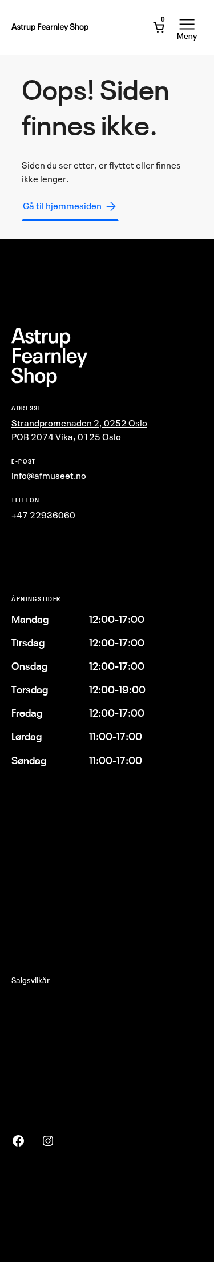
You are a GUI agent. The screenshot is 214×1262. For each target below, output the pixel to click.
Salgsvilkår (30, 980)
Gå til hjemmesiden (62, 205)
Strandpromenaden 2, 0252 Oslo (79, 423)
